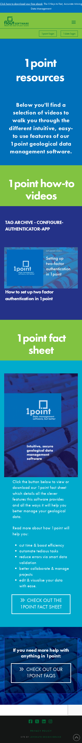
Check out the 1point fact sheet (41, 603)
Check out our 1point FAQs (44, 672)
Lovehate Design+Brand (45, 737)
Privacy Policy (41, 730)
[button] (73, 22)
